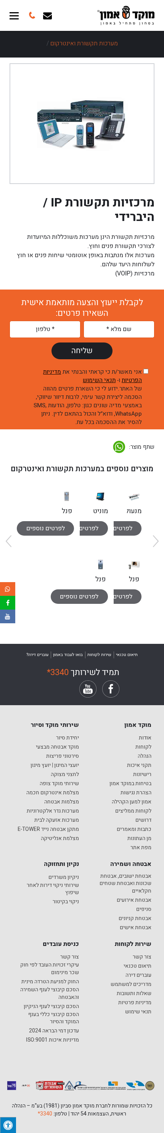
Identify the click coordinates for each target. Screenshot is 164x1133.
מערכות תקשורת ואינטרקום (84, 43)
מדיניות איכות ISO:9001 (52, 1040)
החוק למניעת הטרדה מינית (50, 982)
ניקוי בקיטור (66, 902)
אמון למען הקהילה (131, 802)
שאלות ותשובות (134, 993)
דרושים (143, 820)
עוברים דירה (138, 975)
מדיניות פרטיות (134, 1003)
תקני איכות (139, 765)
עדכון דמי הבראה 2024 (54, 1031)
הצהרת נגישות (136, 793)
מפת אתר (140, 847)
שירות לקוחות (133, 944)
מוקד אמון (137, 725)
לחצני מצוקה (65, 774)
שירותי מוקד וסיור (55, 725)
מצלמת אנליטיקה (60, 838)
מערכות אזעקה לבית (56, 820)
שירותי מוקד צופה (59, 783)
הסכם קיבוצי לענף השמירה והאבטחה (49, 993)
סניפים (143, 909)
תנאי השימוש (99, 380)
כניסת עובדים (61, 944)
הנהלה (144, 756)
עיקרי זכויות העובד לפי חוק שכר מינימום (49, 968)
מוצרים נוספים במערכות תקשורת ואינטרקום (82, 468)
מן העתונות (139, 838)
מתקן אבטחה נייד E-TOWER (48, 829)
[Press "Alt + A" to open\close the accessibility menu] (8, 1125)
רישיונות (142, 774)
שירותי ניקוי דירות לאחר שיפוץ (53, 889)
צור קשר (142, 957)
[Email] (47, 15)
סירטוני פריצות (62, 756)
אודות (145, 738)
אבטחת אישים (135, 927)
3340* (45, 1114)
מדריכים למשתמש (131, 984)
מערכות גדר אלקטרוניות (53, 811)
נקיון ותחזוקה (61, 864)
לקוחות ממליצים (133, 811)
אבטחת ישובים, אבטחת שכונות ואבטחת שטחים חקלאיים (125, 883)
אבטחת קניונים (135, 918)
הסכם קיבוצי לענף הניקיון (51, 1006)
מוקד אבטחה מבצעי (57, 747)
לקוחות (143, 747)
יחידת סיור (67, 738)
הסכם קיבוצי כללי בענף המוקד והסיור (53, 1018)
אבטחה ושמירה (130, 864)
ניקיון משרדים (63, 877)
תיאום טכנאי (137, 966)
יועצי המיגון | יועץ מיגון (55, 765)
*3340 (58, 672)
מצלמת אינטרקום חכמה (52, 793)
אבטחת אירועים (134, 900)
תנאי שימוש (138, 1012)
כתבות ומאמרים (134, 829)
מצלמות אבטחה (61, 802)
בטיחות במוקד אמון (130, 783)
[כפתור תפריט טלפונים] (31, 15)
